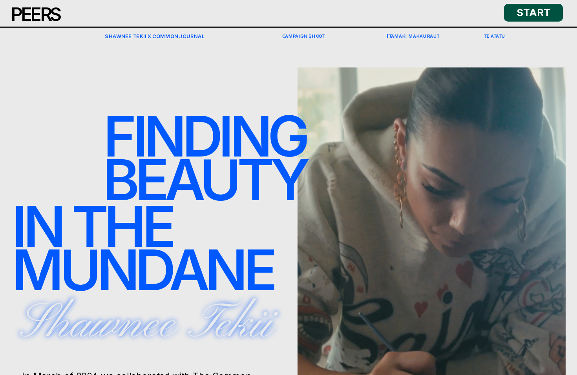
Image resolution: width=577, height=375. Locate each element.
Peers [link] (36, 14)
